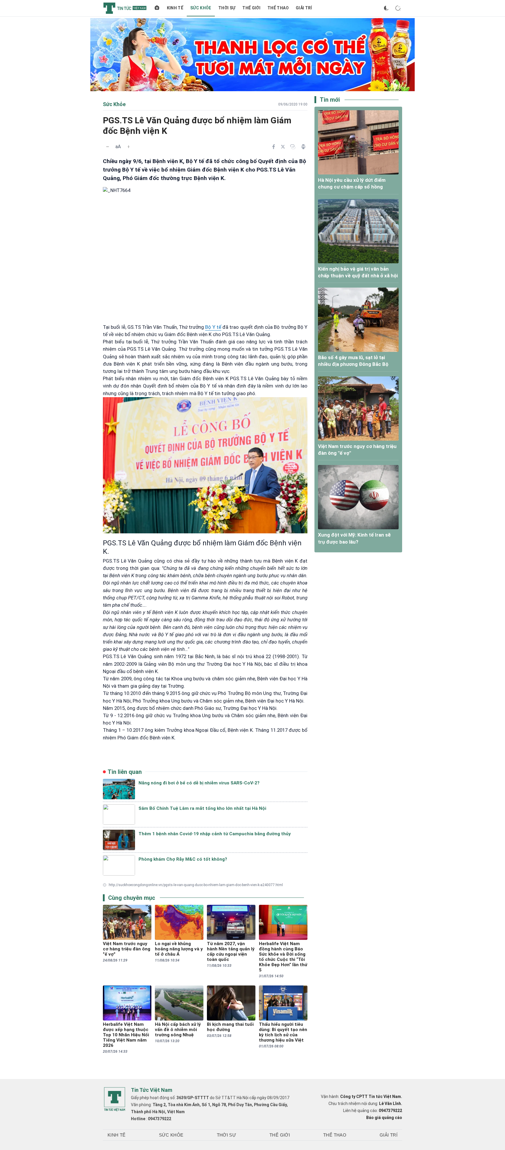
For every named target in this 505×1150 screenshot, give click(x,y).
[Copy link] (293, 147)
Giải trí (304, 8)
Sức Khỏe (200, 8)
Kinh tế (175, 8)
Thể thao (278, 8)
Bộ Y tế (213, 327)
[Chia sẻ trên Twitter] (282, 146)
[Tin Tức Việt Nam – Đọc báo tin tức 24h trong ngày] (125, 8)
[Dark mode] (386, 8)
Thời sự (226, 8)
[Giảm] (107, 146)
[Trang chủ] (157, 8)
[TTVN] (114, 1099)
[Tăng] (128, 146)
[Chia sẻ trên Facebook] (273, 146)
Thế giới (251, 8)
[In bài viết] (303, 147)
